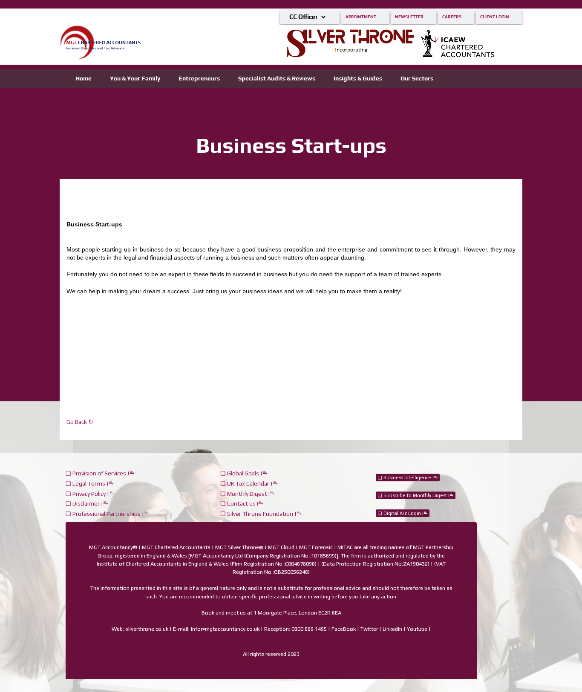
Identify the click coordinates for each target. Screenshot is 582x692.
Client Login (494, 16)
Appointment (361, 16)
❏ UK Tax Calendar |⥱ (249, 483)
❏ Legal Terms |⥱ (90, 483)
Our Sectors (416, 78)
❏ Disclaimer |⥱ (87, 503)
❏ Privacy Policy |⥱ (90, 493)
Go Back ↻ (79, 421)
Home (83, 78)
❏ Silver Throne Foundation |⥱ (261, 513)
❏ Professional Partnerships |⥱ (107, 513)
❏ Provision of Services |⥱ (100, 473)
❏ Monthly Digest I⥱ (247, 493)
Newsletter (409, 16)
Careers (451, 16)
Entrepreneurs (199, 78)
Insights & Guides (358, 78)
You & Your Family (135, 78)
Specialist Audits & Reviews (276, 78)
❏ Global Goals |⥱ (244, 473)
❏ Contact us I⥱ (241, 503)
